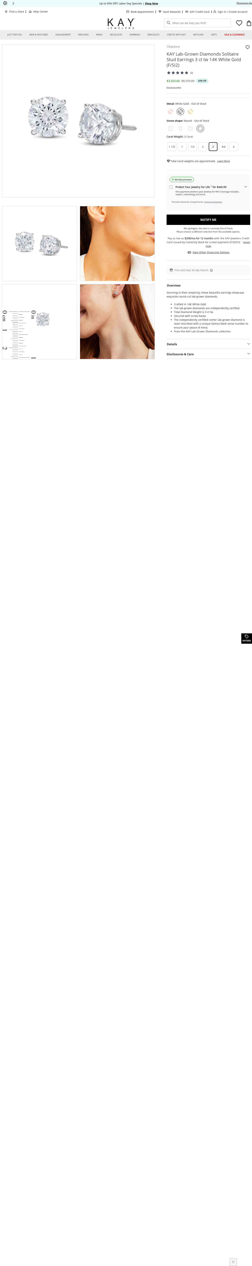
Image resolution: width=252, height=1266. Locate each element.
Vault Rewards (172, 11)
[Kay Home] (121, 23)
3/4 (223, 146)
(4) (191, 72)
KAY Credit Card (200, 11)
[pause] (5, 3)
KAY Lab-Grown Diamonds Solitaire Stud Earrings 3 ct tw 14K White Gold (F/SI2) (204, 59)
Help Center (40, 11)
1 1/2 (172, 146)
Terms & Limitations (213, 202)
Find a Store (16, 11)
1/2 (192, 146)
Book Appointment (142, 11)
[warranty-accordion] (245, 187)
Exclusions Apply (174, 87)
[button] (13, 3)
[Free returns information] (210, 270)
